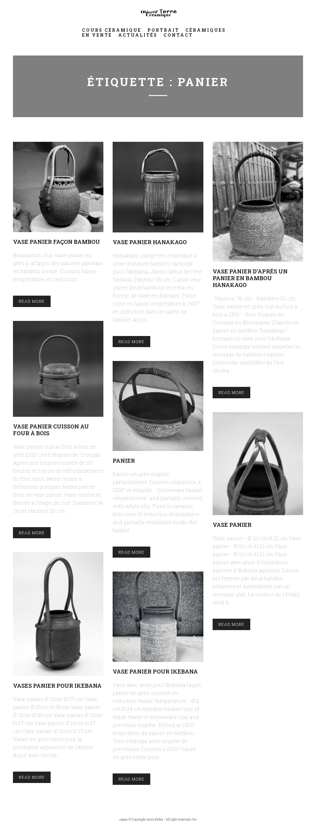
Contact (178, 35)
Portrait (163, 30)
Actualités (137, 35)
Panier (124, 460)
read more (32, 301)
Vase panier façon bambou (56, 241)
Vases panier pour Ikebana (57, 685)
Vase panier (232, 524)
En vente (97, 35)
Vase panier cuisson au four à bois (51, 430)
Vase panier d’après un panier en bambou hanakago (250, 278)
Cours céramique (111, 30)
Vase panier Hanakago (150, 241)
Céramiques (205, 30)
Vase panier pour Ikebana (155, 671)
